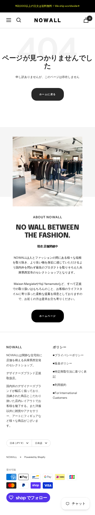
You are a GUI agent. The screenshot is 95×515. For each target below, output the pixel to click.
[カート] (86, 20)
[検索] (18, 20)
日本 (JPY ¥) (16, 443)
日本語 (38, 443)
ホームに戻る (47, 94)
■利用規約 (59, 385)
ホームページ (47, 315)
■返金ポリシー (62, 363)
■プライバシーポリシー (68, 355)
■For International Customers (65, 395)
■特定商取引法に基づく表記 (70, 374)
